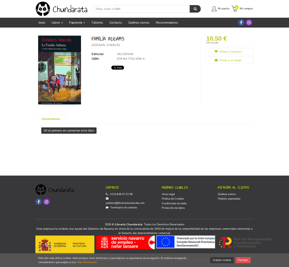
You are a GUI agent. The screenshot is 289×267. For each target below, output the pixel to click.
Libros (56, 22)
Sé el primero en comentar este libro (69, 130)
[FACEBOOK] (241, 22)
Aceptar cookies (222, 260)
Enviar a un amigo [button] (230, 60)
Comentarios (50, 119)
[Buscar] (195, 9)
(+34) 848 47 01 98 (121, 194)
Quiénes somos (227, 194)
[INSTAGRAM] (249, 22)
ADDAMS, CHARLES (106, 45)
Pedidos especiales (229, 199)
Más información (87, 262)
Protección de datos (173, 208)
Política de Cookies (173, 199)
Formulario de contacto (123, 207)
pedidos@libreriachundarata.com (125, 203)
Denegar (243, 260)
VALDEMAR (125, 54)
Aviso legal (168, 194)
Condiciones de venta (174, 203)
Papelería (76, 22)
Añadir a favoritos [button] (230, 51)
